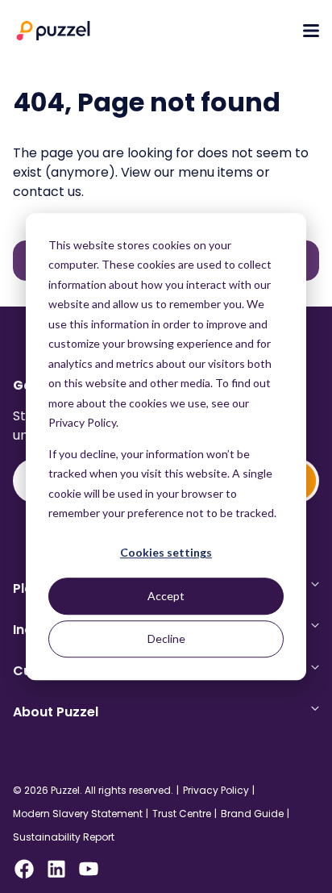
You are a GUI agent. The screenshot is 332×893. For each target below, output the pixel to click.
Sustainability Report (63, 837)
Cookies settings (166, 553)
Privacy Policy (216, 790)
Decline (166, 638)
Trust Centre (181, 813)
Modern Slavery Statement (78, 813)
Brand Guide (252, 813)
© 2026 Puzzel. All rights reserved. (93, 790)
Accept (166, 596)
